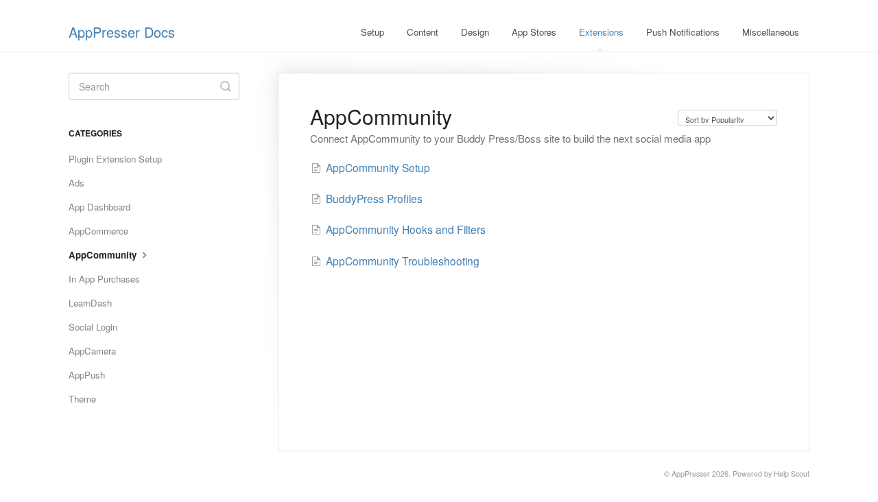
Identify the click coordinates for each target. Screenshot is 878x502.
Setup (372, 31)
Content (422, 31)
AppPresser (691, 473)
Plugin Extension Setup (115, 158)
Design (475, 31)
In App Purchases (104, 278)
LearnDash (90, 302)
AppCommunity (104, 254)
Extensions (601, 31)
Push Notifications (683, 31)
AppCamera (92, 350)
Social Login (93, 326)
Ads (76, 182)
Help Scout (791, 473)
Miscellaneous (770, 31)
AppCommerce (98, 230)
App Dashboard (99, 206)
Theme (82, 398)
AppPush (87, 374)
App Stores (534, 31)
